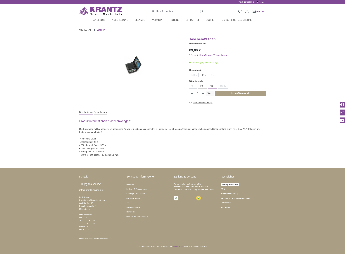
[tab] (86, 112)
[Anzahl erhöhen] (203, 93)
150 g (202, 86)
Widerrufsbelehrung (229, 194)
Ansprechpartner (133, 207)
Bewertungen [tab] (100, 112)
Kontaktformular (100, 239)
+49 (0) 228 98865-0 (90, 184)
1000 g (224, 86)
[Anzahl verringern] (192, 93)
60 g (194, 86)
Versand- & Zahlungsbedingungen (235, 198)
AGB (223, 189)
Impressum (225, 207)
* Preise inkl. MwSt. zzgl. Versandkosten (208, 55)
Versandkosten (177, 246)
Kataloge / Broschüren (135, 194)
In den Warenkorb (240, 93)
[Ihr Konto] (247, 11)
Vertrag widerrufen (230, 185)
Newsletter (130, 212)
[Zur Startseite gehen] (99, 10)
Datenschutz (226, 203)
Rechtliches (227, 176)
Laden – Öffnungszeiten (136, 189)
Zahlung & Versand (185, 176)
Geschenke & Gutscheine (137, 216)
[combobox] (174, 11)
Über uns (130, 185)
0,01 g (195, 75)
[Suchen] (201, 11)
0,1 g (204, 75)
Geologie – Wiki (133, 198)
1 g (213, 75)
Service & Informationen (140, 176)
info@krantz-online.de (91, 190)
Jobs (128, 203)
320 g (212, 86)
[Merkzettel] (239, 11)
